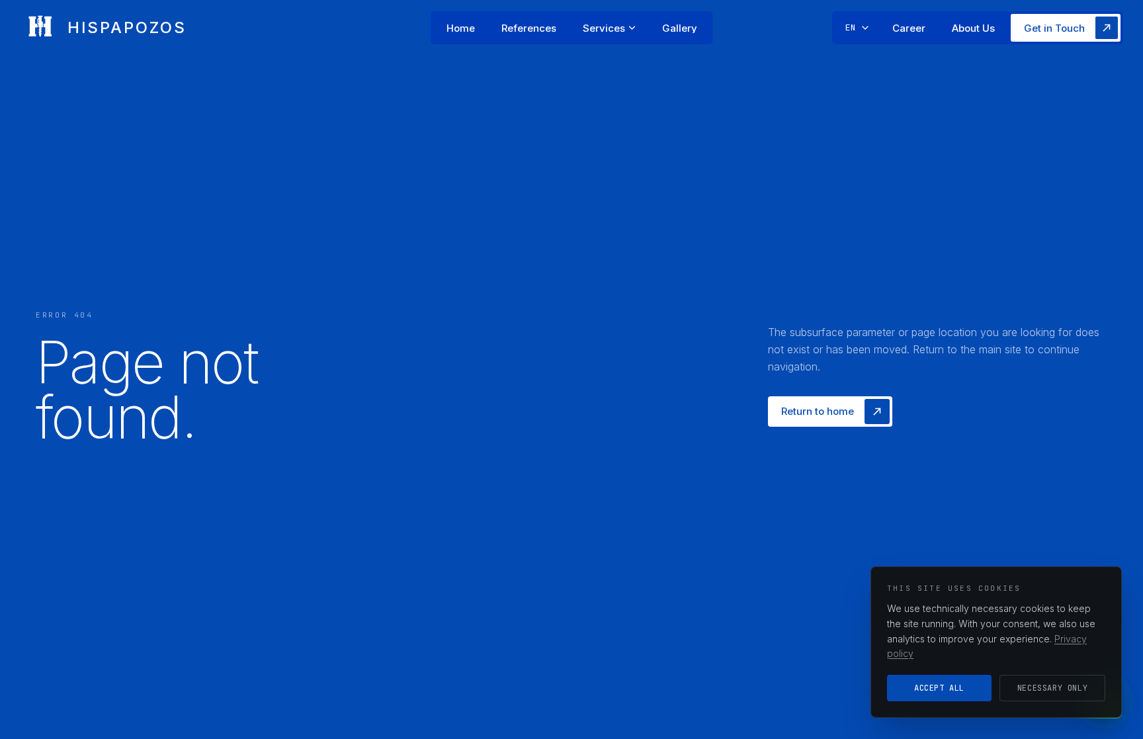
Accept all (939, 688)
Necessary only (1052, 688)
